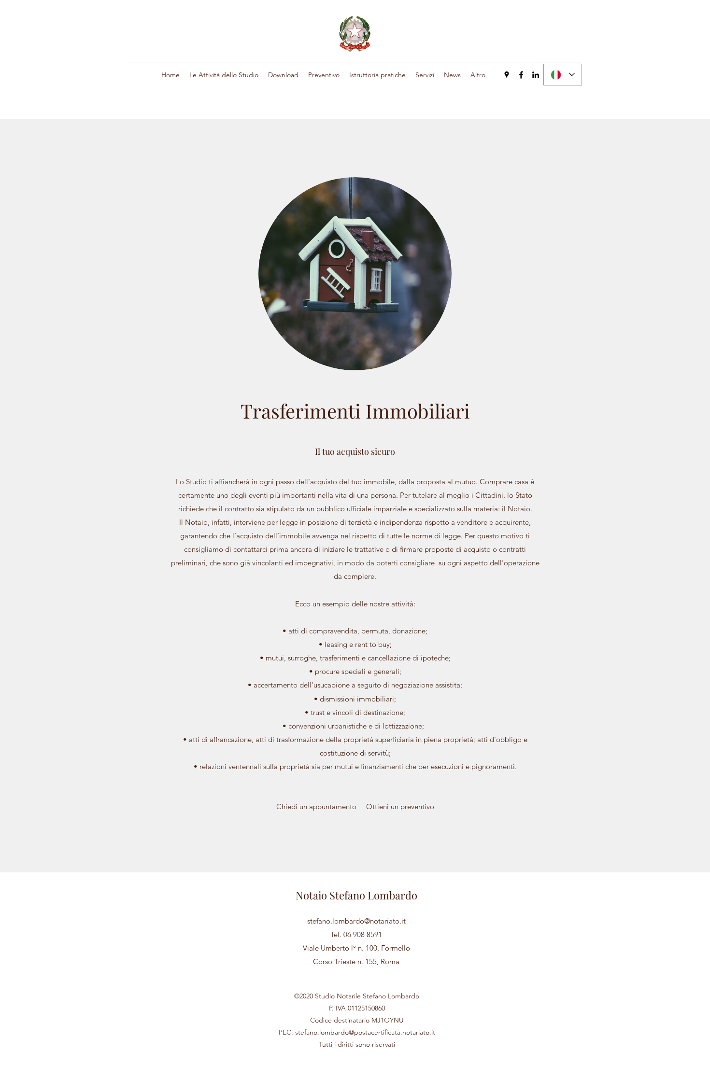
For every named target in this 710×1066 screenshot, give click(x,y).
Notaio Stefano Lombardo (356, 895)
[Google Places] (506, 75)
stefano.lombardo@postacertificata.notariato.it (365, 1032)
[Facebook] (521, 75)
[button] (224, 75)
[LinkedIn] (535, 75)
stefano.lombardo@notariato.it (356, 921)
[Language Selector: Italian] (562, 74)
